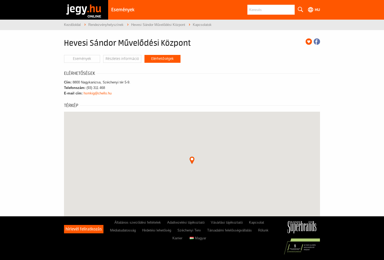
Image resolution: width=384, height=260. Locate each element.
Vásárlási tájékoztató (227, 222)
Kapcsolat (256, 222)
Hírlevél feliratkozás (84, 229)
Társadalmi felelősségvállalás (229, 230)
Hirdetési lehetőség (156, 230)
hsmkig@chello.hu (98, 93)
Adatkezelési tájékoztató (186, 222)
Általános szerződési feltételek (137, 222)
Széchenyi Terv (189, 230)
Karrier (177, 238)
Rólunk (263, 230)
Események (123, 10)
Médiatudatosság (123, 230)
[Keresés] (300, 10)
